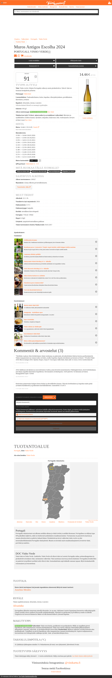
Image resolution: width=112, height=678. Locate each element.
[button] (4, 2)
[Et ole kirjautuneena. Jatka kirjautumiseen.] (109, 2)
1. (58, 502)
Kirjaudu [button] (48, 397)
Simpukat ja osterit (68, 171)
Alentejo (19, 522)
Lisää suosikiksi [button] (34, 60)
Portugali (34, 39)
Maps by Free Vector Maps (93, 520)
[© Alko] (87, 96)
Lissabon (52, 522)
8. (51, 467)
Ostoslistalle (27, 56)
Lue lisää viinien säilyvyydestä (82, 656)
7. (47, 502)
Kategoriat (53, 7)
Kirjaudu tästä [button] (76, 60)
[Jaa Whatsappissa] (19, 55)
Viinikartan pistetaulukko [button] (35, 76)
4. (61, 473)
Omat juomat (80, 7)
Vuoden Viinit (20, 42)
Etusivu (16, 39)
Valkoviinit (27, 94)
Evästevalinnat (56, 672)
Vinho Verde (43, 39)
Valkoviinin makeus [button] (49, 52)
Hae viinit (50, 112)
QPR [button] (39, 160)
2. (50, 482)
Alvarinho (18, 605)
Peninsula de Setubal (75, 522)
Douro (44, 522)
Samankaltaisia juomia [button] (76, 66)
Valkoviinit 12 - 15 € (32, 164)
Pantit (35, 127)
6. (43, 516)
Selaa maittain (43, 7)
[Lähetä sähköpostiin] (15, 55)
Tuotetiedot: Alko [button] (23, 187)
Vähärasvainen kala (23, 171)
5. (45, 494)
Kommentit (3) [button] (34, 66)
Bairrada (29, 522)
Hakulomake (31, 7)
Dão (37, 522)
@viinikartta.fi (72, 662)
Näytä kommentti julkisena (26, 414)
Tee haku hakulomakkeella (28, 676)
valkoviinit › (25, 39)
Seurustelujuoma (54, 171)
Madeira (61, 522)
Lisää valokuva (87, 118)
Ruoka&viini (63, 7)
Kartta (71, 7)
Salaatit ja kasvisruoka (39, 171)
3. (54, 478)
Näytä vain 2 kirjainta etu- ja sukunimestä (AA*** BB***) (33, 418)
